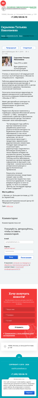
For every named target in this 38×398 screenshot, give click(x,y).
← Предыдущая (10, 48)
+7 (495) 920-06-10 (19, 17)
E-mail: (6, 239)
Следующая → (28, 48)
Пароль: (7, 247)
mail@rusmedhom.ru (19, 368)
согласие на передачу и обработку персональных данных (17, 264)
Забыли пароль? (9, 248)
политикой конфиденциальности (14, 268)
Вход (11, 257)
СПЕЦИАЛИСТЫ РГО (12, 35)
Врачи (20, 35)
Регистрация (26, 257)
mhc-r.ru (10, 206)
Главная (3, 35)
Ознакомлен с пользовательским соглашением (18, 334)
